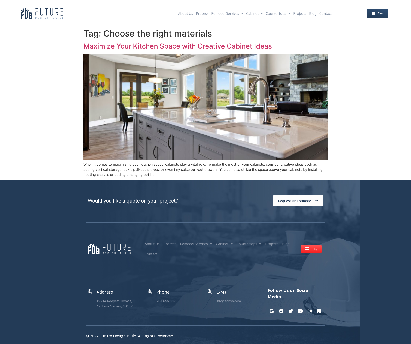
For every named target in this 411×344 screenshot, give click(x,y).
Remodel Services (225, 13)
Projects (299, 13)
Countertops (276, 13)
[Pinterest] (319, 309)
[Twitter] (290, 309)
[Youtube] (300, 309)
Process (202, 13)
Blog (313, 13)
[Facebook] (281, 309)
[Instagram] (309, 309)
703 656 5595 (166, 301)
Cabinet (252, 13)
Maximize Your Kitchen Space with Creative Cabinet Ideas (177, 46)
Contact (325, 13)
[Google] (272, 309)
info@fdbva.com (228, 301)
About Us (185, 13)
